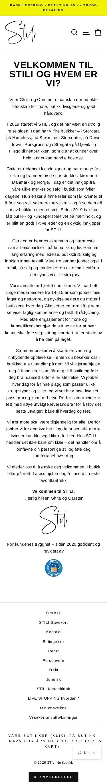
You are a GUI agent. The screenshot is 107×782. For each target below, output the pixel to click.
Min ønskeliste (53, 708)
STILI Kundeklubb (53, 689)
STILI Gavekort (53, 622)
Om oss (53, 613)
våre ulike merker (28, 189)
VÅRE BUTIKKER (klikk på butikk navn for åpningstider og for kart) (52, 741)
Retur (53, 651)
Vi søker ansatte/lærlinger (53, 717)
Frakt (53, 670)
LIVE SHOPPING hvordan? (53, 698)
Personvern (53, 660)
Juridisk (53, 679)
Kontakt (53, 632)
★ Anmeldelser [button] (53, 777)
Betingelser (53, 642)
